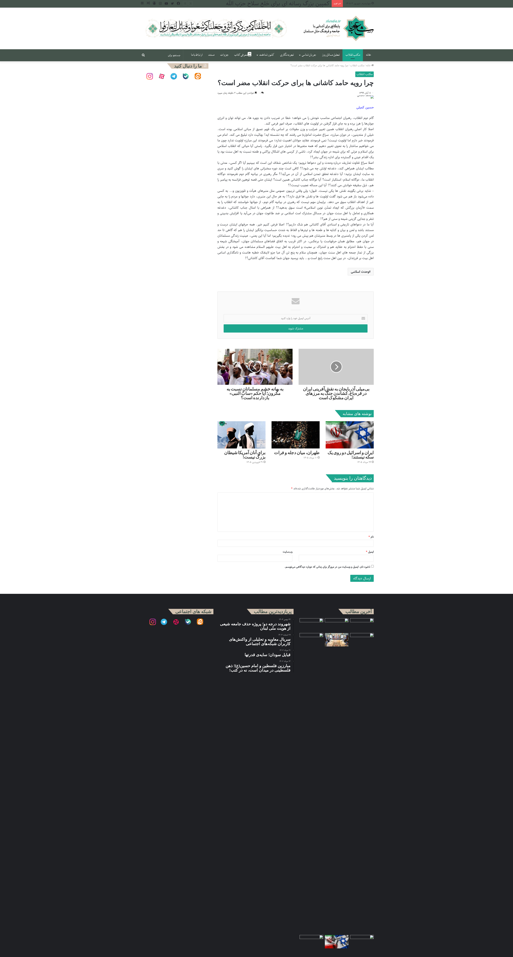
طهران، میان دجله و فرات (297, 452)
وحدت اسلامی (360, 271)
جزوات (224, 55)
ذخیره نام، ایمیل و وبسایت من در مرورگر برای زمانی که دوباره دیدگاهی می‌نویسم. (327, 567)
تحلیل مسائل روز (331, 55)
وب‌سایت (287, 552)
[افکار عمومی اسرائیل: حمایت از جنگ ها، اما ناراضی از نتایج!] (362, 783)
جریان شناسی (309, 55)
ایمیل (370, 552)
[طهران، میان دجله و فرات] (296, 434)
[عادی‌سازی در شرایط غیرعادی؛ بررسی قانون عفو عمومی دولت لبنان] (336, 639)
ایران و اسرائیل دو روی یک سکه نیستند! (351, 454)
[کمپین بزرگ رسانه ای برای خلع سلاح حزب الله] (336, 625)
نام (371, 537)
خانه (368, 55)
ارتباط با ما (196, 55)
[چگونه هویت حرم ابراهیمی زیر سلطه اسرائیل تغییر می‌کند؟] (362, 941)
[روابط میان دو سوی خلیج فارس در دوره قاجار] (362, 625)
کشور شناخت (266, 55)
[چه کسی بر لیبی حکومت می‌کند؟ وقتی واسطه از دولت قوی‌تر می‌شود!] (311, 783)
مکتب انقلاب (352, 55)
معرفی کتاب (241, 55)
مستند (211, 55)
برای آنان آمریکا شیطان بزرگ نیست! (245, 454)
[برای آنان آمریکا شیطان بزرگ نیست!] (241, 434)
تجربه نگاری (287, 55)
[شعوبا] (338, 28)
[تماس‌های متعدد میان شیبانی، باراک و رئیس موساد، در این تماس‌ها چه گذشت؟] (311, 625)
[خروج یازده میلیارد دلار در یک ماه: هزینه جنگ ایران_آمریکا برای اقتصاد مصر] (311, 941)
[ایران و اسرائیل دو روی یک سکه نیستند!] (350, 434)
